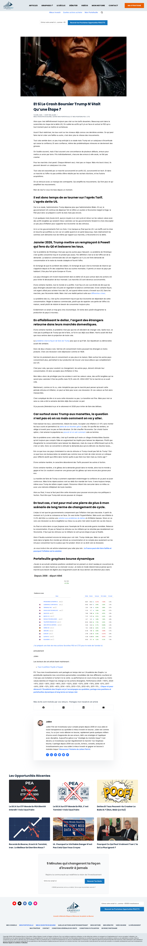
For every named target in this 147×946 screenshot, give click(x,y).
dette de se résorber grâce (70, 427)
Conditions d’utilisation (89, 928)
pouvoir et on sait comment (75, 432)
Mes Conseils (11, 925)
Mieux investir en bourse (43, 116)
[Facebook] (44, 707)
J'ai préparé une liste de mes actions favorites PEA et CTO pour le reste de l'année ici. (68, 646)
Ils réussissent (135, 925)
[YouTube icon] (67, 754)
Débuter (73, 5)
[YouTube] (14, 903)
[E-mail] (104, 707)
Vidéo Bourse (121, 925)
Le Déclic (61, 5)
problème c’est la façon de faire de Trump (53, 341)
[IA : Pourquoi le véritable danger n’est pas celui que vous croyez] (73, 829)
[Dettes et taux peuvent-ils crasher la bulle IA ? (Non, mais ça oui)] (117, 791)
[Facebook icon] (47, 754)
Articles (33, 5)
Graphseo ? (47, 5)
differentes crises (98, 293)
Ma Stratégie (35, 928)
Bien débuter (108, 925)
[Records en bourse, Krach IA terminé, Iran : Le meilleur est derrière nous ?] (29, 829)
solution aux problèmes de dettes (71, 518)
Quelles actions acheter (72, 12)
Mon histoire (95, 925)
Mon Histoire (98, 5)
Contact (113, 5)
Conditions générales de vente (64, 928)
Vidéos (84, 5)
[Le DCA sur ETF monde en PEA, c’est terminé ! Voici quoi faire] (73, 791)
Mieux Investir (55, 12)
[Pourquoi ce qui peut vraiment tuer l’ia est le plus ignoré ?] (117, 829)
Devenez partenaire (109, 928)
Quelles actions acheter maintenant (73, 925)
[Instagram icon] (63, 754)
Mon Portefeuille (91, 12)
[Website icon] (55, 754)
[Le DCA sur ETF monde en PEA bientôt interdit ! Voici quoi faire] (29, 791)
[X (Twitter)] (64, 707)
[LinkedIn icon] (51, 754)
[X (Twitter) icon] (59, 754)
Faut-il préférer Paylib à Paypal (50, 667)
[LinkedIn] (84, 707)
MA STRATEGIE (134, 5)
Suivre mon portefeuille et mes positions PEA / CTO (71, 116)
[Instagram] (35, 903)
